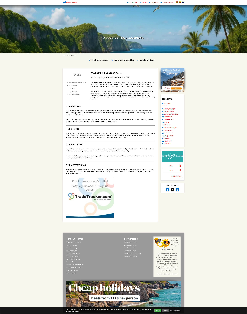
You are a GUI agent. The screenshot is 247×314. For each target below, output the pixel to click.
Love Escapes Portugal (131, 245)
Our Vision (72, 88)
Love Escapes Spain (130, 251)
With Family (168, 117)
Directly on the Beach (72, 270)
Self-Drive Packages (170, 127)
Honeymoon (168, 130)
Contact (174, 274)
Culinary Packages (169, 109)
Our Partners (73, 91)
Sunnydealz (175, 242)
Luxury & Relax (168, 136)
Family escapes (70, 273)
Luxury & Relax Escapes (73, 259)
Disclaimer (167, 274)
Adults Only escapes (72, 248)
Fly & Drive (167, 144)
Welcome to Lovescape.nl (77, 83)
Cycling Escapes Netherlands (75, 264)
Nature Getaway (168, 119)
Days (170, 170)
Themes (144, 2)
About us (159, 274)
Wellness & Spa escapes (73, 242)
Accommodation (168, 2)
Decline (165, 310)
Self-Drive (167, 125)
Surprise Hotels (169, 111)
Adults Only (168, 141)
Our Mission (73, 86)
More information (175, 310)
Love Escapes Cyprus (130, 256)
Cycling (166, 122)
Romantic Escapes (71, 262)
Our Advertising (74, 94)
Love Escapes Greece (130, 242)
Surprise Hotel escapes (73, 256)
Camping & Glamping (171, 114)
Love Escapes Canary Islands (132, 253)
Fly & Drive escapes (72, 251)
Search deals (176, 176)
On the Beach (168, 133)
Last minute (167, 103)
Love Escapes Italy (129, 248)
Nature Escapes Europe (73, 253)
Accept (158, 310)
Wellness (167, 106)
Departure (154, 2)
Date (170, 166)
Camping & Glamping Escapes (75, 267)
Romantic (167, 138)
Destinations (133, 2)
